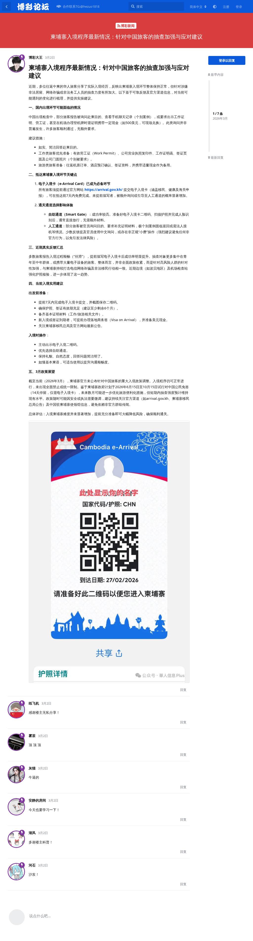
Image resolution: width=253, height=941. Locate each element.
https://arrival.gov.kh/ (103, 189)
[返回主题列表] (6, 6)
